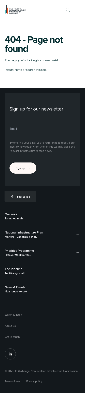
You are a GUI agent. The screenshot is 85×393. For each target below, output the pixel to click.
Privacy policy (34, 381)
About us (10, 326)
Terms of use (12, 381)
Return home (13, 69)
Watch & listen (13, 315)
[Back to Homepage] (15, 9)
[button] (78, 216)
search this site (36, 69)
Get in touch (12, 337)
